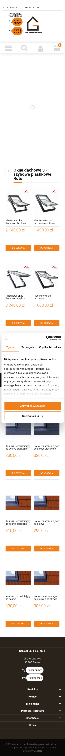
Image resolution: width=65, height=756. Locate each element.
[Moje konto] (41, 48)
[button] (8, 48)
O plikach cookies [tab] (50, 347)
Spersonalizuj (30, 415)
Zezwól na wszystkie (32, 405)
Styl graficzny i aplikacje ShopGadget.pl (28, 747)
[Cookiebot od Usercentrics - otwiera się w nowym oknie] (46, 338)
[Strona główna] (33, 24)
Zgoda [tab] (10, 347)
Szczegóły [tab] (27, 347)
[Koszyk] (57, 48)
